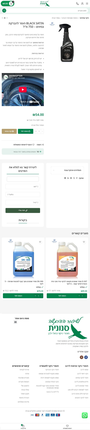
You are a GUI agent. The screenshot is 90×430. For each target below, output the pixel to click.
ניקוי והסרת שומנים (52, 382)
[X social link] (74, 178)
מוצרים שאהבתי (23, 378)
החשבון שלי (25, 386)
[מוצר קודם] (7, 18)
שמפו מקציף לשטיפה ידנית (50, 378)
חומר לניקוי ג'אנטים (81, 398)
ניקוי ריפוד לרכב (82, 373)
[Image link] (77, 3)
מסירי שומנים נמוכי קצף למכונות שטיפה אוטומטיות (47, 387)
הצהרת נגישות (24, 398)
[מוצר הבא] (2, 18)
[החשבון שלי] (82, 3)
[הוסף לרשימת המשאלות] (84, 242)
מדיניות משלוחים (23, 402)
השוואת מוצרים (24, 382)
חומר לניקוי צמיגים (82, 378)
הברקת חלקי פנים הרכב (80, 394)
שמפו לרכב (84, 369)
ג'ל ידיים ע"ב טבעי (53, 392)
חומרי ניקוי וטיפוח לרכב (76, 365)
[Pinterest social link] (71, 178)
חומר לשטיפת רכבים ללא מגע (78, 390)
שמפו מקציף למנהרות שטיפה (49, 373)
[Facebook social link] (77, 178)
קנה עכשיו (8, 131)
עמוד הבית (56, 18)
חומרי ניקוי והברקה (52, 369)
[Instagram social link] (81, 357)
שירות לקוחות (24, 369)
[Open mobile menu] (87, 3)
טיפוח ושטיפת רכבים (70, 18)
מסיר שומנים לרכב (81, 386)
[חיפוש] (4, 11)
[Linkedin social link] (68, 178)
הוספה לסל (24, 131)
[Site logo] (45, 3)
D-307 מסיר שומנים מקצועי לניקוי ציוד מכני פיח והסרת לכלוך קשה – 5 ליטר (69, 282)
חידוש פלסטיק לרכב (81, 382)
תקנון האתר (25, 394)
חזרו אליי (21, 210)
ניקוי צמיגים (84, 18)
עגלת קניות (25, 390)
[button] (67, 295)
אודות (27, 373)
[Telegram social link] (65, 178)
